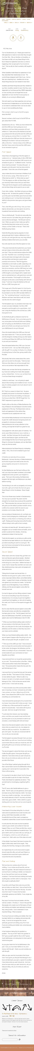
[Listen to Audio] (12, 1016)
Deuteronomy (24, 30)
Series (11, 22)
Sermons (8, 19)
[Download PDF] (13, 1016)
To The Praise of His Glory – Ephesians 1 (14, 1013)
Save (21, 38)
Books (16, 22)
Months (29, 22)
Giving (24, 19)
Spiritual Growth (16, 19)
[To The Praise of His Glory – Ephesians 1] (17, 1010)
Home (3, 19)
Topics (5, 22)
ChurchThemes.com (28, 1047)
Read (13, 38)
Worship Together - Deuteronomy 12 (18, 984)
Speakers (22, 22)
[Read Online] (10, 1016)
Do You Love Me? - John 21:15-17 (16, 993)
